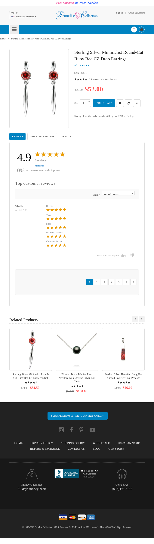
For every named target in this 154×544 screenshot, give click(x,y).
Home (2, 38)
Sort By (96, 195)
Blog (96, 448)
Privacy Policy (42, 443)
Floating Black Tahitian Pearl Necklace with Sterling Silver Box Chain (77, 378)
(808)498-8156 (122, 489)
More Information (42, 136)
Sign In (119, 12)
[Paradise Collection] (77, 15)
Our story (116, 448)
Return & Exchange (45, 448)
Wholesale (101, 443)
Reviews (17, 136)
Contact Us (76, 448)
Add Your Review (108, 79)
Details (66, 136)
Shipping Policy (73, 443)
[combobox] (134, 29)
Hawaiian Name (129, 443)
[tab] (17, 136)
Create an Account (136, 12)
